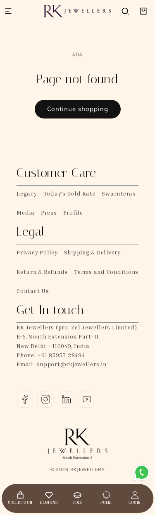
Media (26, 212)
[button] (125, 11)
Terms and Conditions (106, 271)
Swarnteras (119, 193)
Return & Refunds (42, 271)
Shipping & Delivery (92, 252)
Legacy (27, 193)
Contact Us (33, 290)
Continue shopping (77, 109)
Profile (73, 212)
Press (49, 212)
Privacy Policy (37, 252)
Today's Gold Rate (69, 193)
